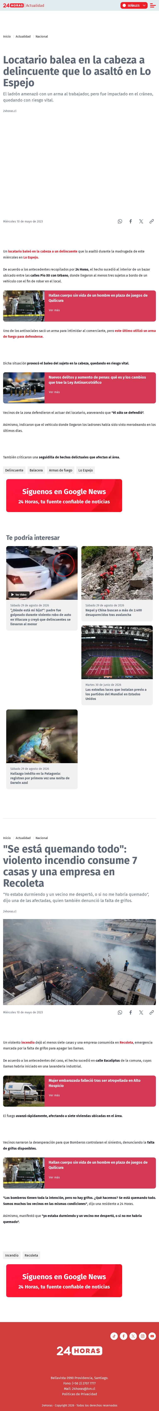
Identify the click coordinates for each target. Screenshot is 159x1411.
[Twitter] (141, 221)
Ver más (54, 310)
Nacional (42, 36)
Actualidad (23, 36)
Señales (134, 5)
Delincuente (14, 470)
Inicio (7, 36)
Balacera (36, 470)
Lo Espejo (85, 470)
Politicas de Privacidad (79, 1394)
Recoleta (31, 1255)
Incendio (11, 1255)
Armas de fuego (60, 470)
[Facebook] (130, 221)
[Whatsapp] (120, 221)
